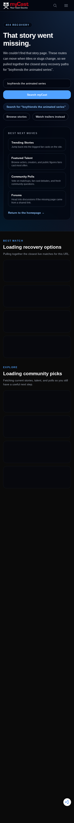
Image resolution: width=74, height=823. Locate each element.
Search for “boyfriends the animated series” (36, 106)
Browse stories (17, 116)
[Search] (55, 5)
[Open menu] (66, 5)
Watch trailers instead (50, 116)
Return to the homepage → (26, 212)
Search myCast (37, 94)
